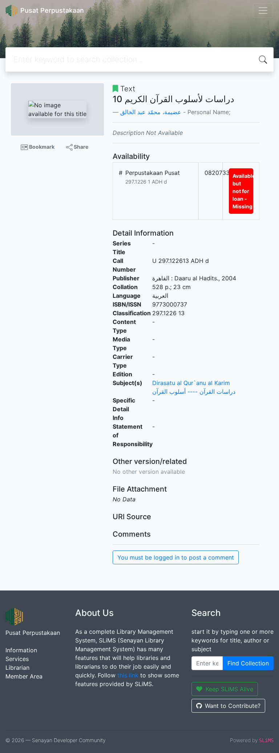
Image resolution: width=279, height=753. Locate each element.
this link (127, 675)
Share (80, 147)
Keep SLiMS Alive (229, 689)
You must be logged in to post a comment (175, 557)
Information (21, 650)
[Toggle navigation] (263, 10)
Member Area (24, 676)
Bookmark (41, 147)
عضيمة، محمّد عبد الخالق (150, 112)
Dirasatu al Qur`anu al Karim (191, 382)
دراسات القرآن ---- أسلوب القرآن (193, 391)
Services (17, 658)
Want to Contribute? (232, 705)
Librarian (17, 667)
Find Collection (248, 663)
